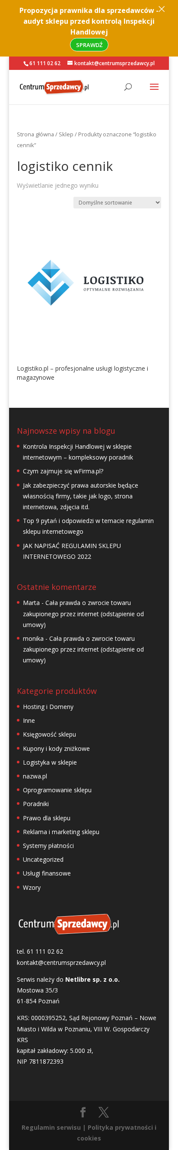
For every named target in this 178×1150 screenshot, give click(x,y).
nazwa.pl (35, 776)
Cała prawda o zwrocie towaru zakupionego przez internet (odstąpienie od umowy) (83, 613)
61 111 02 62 (44, 63)
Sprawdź (89, 45)
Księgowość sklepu (49, 734)
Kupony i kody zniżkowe (56, 748)
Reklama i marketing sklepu (61, 832)
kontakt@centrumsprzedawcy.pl (61, 962)
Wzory (32, 887)
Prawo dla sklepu (46, 818)
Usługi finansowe (47, 873)
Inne (29, 720)
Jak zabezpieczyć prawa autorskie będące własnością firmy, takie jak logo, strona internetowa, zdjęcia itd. (80, 496)
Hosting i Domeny (48, 707)
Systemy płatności (48, 845)
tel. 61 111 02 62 (40, 951)
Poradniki (36, 804)
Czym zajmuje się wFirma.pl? (63, 471)
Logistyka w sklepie (50, 762)
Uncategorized (43, 859)
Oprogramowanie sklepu (57, 790)
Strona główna (35, 134)
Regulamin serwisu (51, 1127)
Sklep (66, 134)
